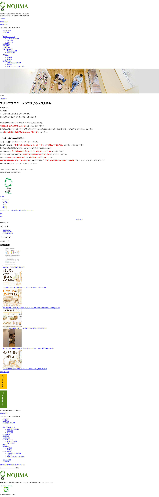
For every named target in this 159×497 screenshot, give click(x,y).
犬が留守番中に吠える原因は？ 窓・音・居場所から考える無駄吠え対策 (25, 369)
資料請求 (6, 419)
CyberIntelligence (20, 494)
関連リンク (3, 464)
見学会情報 (6, 44)
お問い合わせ (7, 61)
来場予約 (6, 32)
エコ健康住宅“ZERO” (13, 38)
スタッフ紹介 (11, 52)
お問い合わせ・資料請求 (14, 63)
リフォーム (10, 42)
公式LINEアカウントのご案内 (15, 66)
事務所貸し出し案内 (9, 423)
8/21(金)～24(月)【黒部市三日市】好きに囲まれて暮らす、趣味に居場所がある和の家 (28, 348)
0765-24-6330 (3, 24)
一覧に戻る (3, 98)
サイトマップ (21, 464)
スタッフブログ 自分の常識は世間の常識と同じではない (17, 210)
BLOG (5, 54)
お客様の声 (6, 47)
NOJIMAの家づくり (9, 37)
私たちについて (8, 49)
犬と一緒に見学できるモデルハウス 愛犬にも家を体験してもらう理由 (24, 287)
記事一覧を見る (4, 372)
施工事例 (6, 45)
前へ (1, 213)
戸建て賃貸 (10, 40)
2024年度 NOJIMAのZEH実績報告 (13, 267)
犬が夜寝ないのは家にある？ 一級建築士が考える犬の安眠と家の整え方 (25, 328)
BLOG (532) (6, 230)
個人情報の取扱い (12, 464)
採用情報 (2, 18)
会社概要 (6, 56)
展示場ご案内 (4, 21)
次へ (1, 216)
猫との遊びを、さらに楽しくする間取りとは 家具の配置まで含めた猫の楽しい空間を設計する (31, 308)
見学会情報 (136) (8, 233)
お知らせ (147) (7, 231)
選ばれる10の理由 (12, 51)
